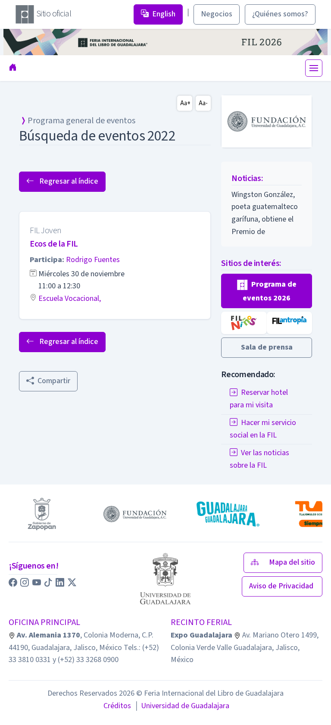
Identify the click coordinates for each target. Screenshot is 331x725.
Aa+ (185, 103)
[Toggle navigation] (313, 68)
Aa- (203, 103)
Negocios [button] (216, 14)
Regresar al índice (67, 181)
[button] (266, 291)
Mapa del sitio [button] (292, 562)
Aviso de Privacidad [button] (282, 586)
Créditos (117, 705)
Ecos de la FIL (54, 244)
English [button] (163, 14)
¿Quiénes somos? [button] (280, 14)
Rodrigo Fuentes (93, 259)
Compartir (53, 380)
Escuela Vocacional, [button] (69, 298)
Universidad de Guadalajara (181, 705)
